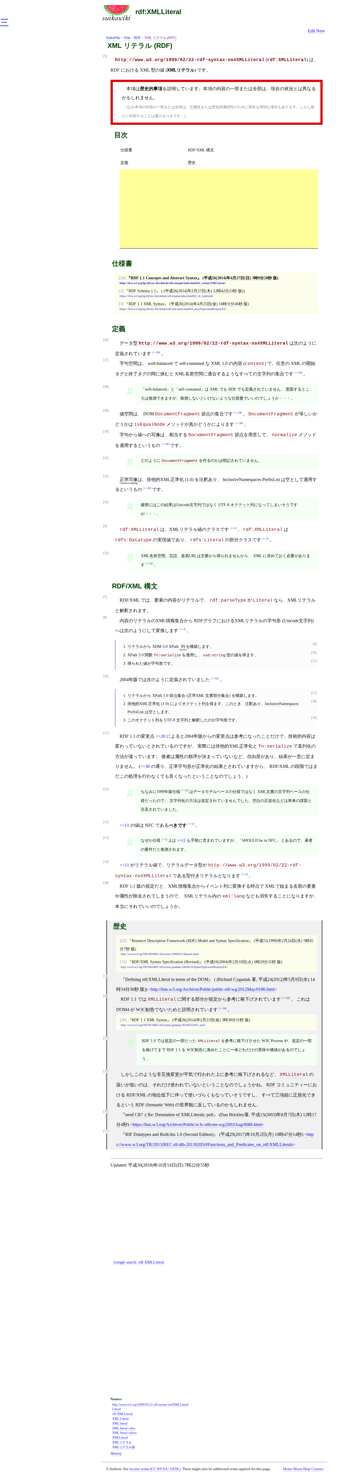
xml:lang (233, 896)
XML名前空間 (189, 373)
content (255, 363)
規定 (213, 999)
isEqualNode (149, 424)
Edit (311, 30)
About (297, 1469)
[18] (314, 701)
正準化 (203, 766)
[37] (106, 1131)
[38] (106, 883)
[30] (106, 431)
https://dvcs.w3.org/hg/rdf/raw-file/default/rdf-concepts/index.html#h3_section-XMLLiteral (172, 283)
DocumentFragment (177, 414)
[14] (106, 862)
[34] (106, 502)
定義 (124, 162)
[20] (123, 1020)
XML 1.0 (219, 363)
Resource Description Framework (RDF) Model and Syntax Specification (190, 940)
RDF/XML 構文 (201, 150)
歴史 (192, 162)
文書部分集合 (217, 695)
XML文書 (265, 791)
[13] (106, 838)
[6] (105, 526)
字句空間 (129, 363)
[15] (123, 962)
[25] (106, 1038)
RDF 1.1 (127, 736)
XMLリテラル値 (185, 529)
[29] (106, 411)
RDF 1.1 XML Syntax (146, 304)
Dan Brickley (232, 1114)
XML (145, 70)
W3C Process (272, 1040)
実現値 (164, 539)
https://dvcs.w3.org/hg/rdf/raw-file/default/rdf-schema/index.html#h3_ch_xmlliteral (166, 296)
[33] (106, 553)
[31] (106, 458)
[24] (122, 278)
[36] (106, 1111)
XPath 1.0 (160, 695)
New (320, 30)
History (116, 1453)
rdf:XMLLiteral (158, 11)
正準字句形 (180, 766)
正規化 (300, 1095)
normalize (284, 435)
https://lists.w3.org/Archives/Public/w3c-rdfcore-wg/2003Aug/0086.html (197, 1124)
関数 (149, 655)
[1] (105, 976)
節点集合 (177, 695)
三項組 (282, 1095)
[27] (106, 360)
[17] (314, 693)
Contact (317, 1469)
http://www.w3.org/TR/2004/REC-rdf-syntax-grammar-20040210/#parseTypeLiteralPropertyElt (173, 967)
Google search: (139, 1262)
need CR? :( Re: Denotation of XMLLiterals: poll (169, 1114)
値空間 (126, 413)
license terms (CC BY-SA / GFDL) (154, 1469)
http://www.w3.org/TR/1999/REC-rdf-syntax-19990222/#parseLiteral (159, 954)
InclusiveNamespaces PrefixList (251, 479)
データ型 (129, 343)
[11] (314, 661)
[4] (105, 996)
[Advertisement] (219, 208)
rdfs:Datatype (133, 540)
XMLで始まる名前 (283, 886)
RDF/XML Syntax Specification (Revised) (165, 962)
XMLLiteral (162, 999)
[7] (105, 597)
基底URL (189, 555)
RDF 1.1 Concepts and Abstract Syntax (164, 278)
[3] (121, 304)
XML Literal (120, 1418)
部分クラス (241, 539)
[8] (105, 617)
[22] (123, 940)
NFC (149, 825)
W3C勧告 (145, 1009)
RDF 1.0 (149, 1040)
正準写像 (129, 479)
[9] (315, 644)
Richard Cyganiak (234, 979)
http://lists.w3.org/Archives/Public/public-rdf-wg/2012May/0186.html (212, 989)
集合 (279, 373)
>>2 (233, 528)
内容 (237, 363)
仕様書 (126, 150)
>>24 (156, 352)
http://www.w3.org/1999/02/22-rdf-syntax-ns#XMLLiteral (190, 60)
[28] (106, 387)
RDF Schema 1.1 (142, 291)
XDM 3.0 (160, 646)
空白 (256, 800)
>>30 (145, 766)
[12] (106, 822)
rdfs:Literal (207, 540)
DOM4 (122, 1009)
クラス (213, 529)
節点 (205, 413)
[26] (106, 340)
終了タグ (138, 373)
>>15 (215, 678)
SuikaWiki (113, 38)
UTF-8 (223, 504)
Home (287, 1469)
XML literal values (124, 1432)
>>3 (182, 629)
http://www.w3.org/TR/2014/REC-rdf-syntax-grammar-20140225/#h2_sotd (162, 1025)
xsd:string (214, 655)
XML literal (119, 1423)
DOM (148, 413)
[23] (106, 789)
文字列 (264, 373)
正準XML (196, 695)
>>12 (181, 840)
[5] (105, 56)
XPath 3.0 (135, 655)
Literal (263, 600)
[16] (106, 676)
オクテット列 (242, 504)
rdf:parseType (228, 600)
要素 (158, 600)
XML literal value (123, 1428)
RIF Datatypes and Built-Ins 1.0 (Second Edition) (169, 1134)
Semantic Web (160, 1104)
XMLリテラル (181, 70)
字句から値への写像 (140, 434)
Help (307, 1469)
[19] (314, 718)
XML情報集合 (170, 620)
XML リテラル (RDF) (160, 38)
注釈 (203, 479)
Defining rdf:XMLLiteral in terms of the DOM (166, 979)
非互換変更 (168, 1074)
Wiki (127, 38)
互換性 (195, 107)
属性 (179, 756)
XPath (174, 646)
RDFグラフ (205, 620)
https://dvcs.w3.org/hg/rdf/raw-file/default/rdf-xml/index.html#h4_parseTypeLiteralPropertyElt (172, 309)
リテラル (190, 600)
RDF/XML (130, 600)
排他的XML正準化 (165, 479)
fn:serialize (167, 655)
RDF (137, 38)
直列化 (304, 746)
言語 (173, 555)
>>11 (124, 825)
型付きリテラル (202, 875)
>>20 (160, 736)
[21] (106, 733)
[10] (314, 653)
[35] (106, 1071)
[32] (106, 476)
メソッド (175, 424)
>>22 (185, 790)
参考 (238, 736)
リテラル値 (146, 865)
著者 (308, 840)
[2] (121, 291)
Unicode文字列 (188, 504)
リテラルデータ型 (184, 865)
